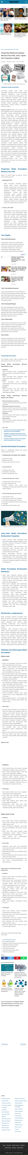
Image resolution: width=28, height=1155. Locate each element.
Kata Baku (4, 1109)
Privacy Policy (8, 1147)
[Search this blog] (26, 2)
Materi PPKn (18, 1113)
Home (4, 1145)
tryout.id (17, 1129)
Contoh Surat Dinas (6, 1103)
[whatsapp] (23, 958)
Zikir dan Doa (18, 1131)
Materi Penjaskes (19, 1111)
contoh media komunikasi (9, 939)
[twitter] (11, 958)
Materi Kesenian (18, 1103)
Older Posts (23, 1044)
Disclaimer (22, 1145)
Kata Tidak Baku (5, 1112)
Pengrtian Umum (19, 1124)
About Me (9, 1145)
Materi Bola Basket (6, 1121)
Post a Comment (20, 61)
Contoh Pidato (5, 1100)
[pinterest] (17, 958)
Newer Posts (5, 1044)
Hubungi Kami (20, 1147)
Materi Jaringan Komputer (21, 1100)
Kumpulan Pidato (6, 1114)
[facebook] (4, 958)
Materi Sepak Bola (19, 1118)
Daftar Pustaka (15, 1145)
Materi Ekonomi (5, 1125)
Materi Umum (18, 1122)
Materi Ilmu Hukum (6, 1129)
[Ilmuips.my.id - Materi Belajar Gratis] (14, 2)
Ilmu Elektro (4, 1107)
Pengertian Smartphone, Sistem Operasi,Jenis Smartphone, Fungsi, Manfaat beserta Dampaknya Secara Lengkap (15, 435)
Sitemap (14, 1147)
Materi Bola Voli (5, 1123)
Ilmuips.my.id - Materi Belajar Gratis (16, 1152)
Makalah (4, 1116)
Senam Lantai (18, 1127)
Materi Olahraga (18, 1109)
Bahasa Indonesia (6, 1098)
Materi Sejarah (18, 1115)
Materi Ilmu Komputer (20, 1098)
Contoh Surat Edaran (6, 1105)
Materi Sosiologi (18, 1120)
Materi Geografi (5, 1127)
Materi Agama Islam (6, 1118)
